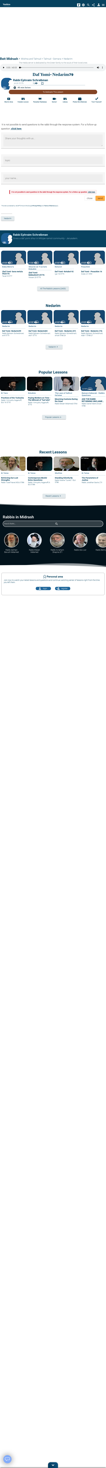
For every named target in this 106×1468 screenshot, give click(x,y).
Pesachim (85, 267)
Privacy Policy (37, 205)
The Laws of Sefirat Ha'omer (63, 394)
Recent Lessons (53, 452)
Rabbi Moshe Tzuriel (63, 480)
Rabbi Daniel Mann (89, 404)
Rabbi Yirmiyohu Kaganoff (11, 400)
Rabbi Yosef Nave (8, 482)
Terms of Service (49, 205)
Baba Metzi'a (8, 267)
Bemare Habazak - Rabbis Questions (93, 394)
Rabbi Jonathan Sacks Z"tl (92, 482)
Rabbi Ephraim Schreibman (12, 333)
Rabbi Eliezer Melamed (64, 404)
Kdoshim (32, 393)
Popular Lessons (53, 372)
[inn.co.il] (78, 5)
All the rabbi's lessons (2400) (54, 288)
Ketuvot (58, 267)
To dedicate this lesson (54, 92)
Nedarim (9, 218)
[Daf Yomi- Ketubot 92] (66, 265)
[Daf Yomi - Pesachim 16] (92, 265)
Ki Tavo (4, 393)
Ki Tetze (4, 473)
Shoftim (58, 473)
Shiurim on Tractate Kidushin (38, 268)
